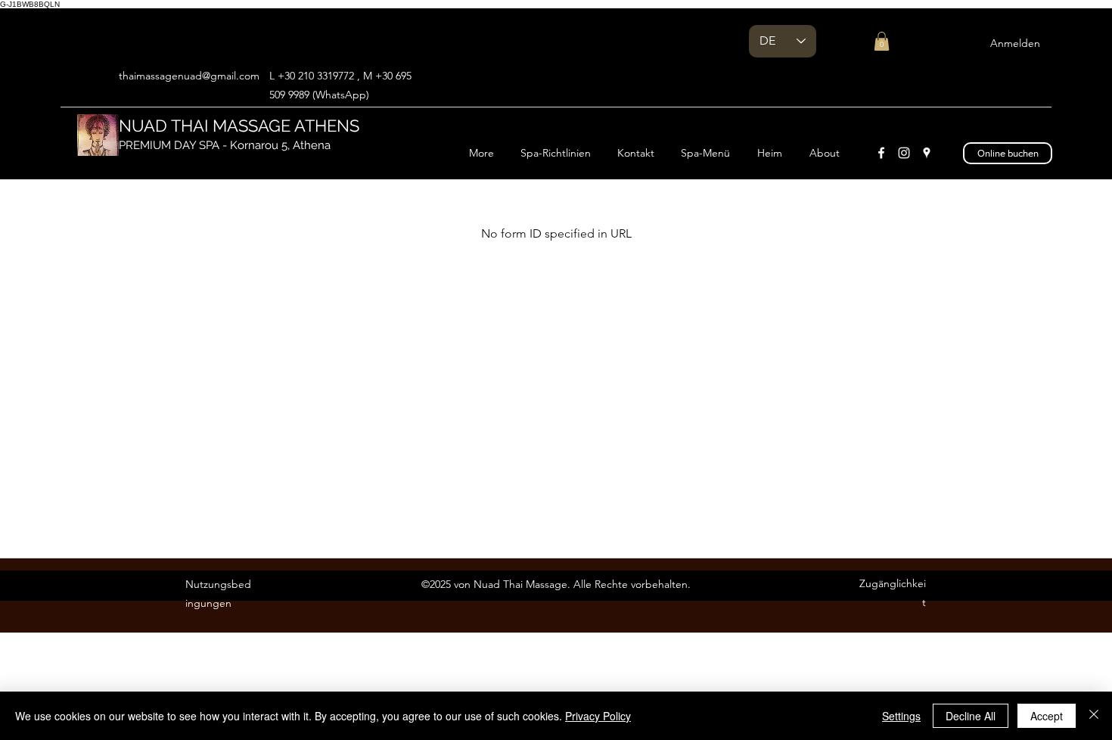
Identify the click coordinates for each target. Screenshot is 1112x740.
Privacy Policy (598, 715)
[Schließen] (1094, 716)
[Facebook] (881, 152)
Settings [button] (901, 715)
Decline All (971, 715)
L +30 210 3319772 (311, 75)
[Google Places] (926, 152)
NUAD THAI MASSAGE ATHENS (241, 125)
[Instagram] (904, 152)
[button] (882, 41)
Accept (1046, 715)
